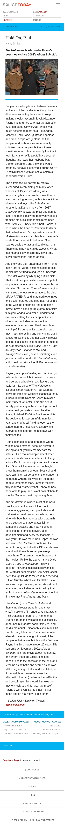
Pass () (40, 12)
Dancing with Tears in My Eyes (47, 733)
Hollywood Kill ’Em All (13, 726)
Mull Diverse (55, 726)
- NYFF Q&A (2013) (22, 729)
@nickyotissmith (15, 704)
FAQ (33, 795)
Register (7, 760)
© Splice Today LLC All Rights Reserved (33, 820)
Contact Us (33, 770)
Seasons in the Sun (52, 729)
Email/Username (10, 12)
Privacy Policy (33, 803)
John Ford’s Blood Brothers (15, 733)
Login (16, 760)
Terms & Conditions (33, 812)
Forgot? (43, 12)
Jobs (33, 786)
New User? (7, 20)
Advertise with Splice (33, 778)
